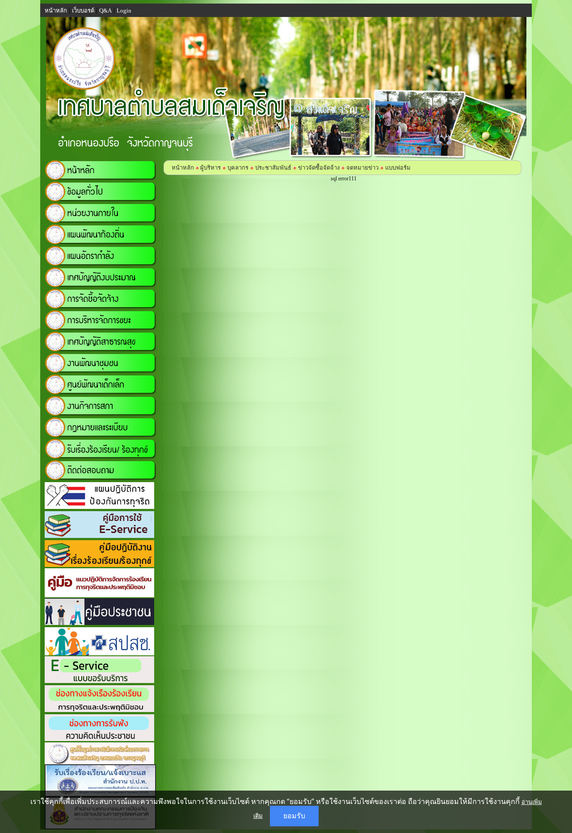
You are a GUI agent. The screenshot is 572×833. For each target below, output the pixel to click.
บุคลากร (237, 167)
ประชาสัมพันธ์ (273, 167)
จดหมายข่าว (362, 167)
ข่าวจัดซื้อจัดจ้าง (319, 167)
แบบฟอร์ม (398, 167)
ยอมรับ (294, 816)
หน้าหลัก (183, 167)
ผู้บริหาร (210, 167)
